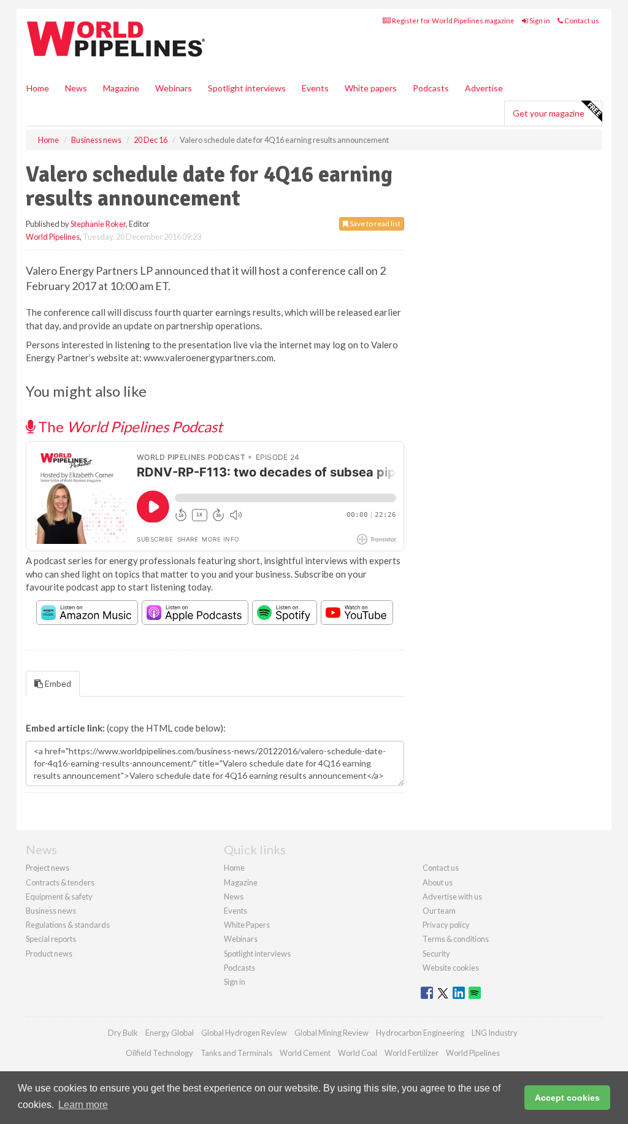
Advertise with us (452, 896)
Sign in (539, 21)
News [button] (76, 88)
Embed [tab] (57, 683)
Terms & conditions (456, 939)
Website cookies (451, 968)
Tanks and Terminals (236, 1053)
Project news (47, 868)
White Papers (247, 925)
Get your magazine (548, 113)
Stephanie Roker (98, 224)
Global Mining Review (331, 1033)
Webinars (173, 88)
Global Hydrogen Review (244, 1033)
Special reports (51, 939)
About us (438, 882)
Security (436, 953)
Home (37, 88)
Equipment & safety (59, 896)
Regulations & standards (68, 925)
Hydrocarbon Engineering (420, 1033)
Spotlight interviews (247, 88)
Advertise (484, 88)
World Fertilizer (411, 1053)
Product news (49, 953)
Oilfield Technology (159, 1053)
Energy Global (169, 1033)
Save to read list (374, 223)
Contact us (581, 21)
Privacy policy (446, 925)
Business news (51, 911)
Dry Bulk (123, 1033)
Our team (439, 911)
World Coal (357, 1053)
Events (315, 88)
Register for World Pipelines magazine (453, 21)
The (129, 426)
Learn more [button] (83, 1104)
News (233, 896)
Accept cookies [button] (567, 1098)
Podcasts (431, 88)
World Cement (305, 1053)
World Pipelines (53, 237)
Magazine (121, 88)
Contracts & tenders (60, 882)
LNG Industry (495, 1033)
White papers (371, 88)
